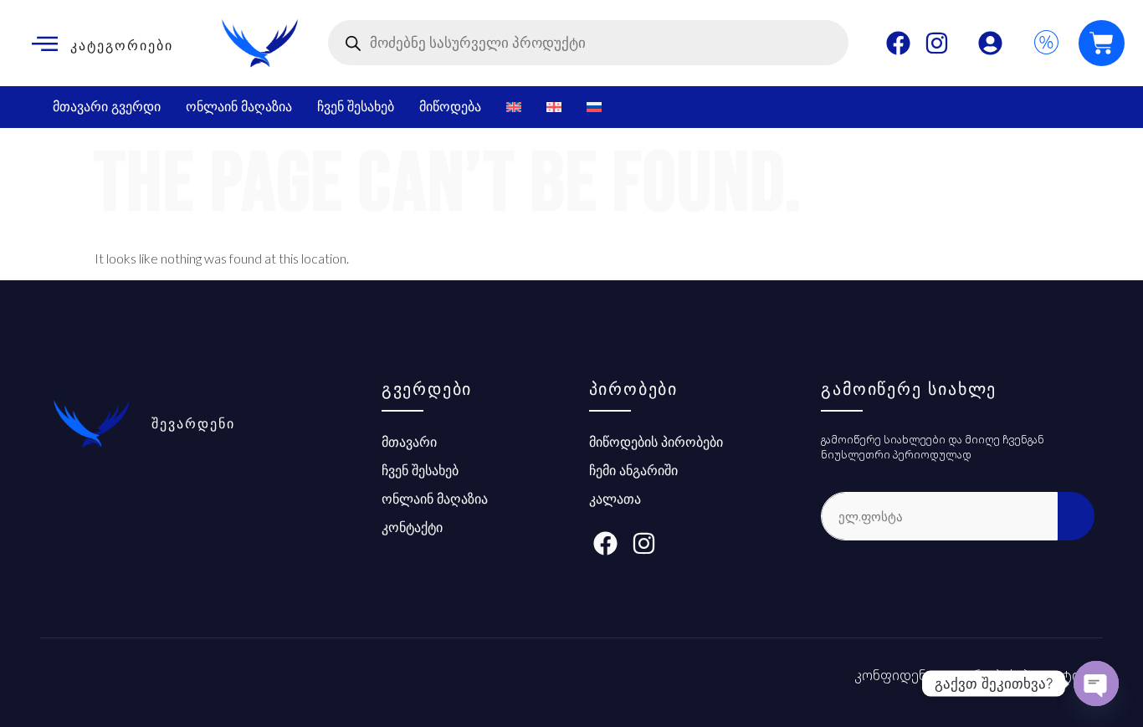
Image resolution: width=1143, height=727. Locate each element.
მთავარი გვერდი (107, 107)
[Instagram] (937, 43)
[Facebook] (898, 43)
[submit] (1076, 516)
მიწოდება (450, 107)
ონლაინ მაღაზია (239, 107)
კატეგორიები (121, 45)
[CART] (1102, 43)
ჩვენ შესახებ (355, 107)
